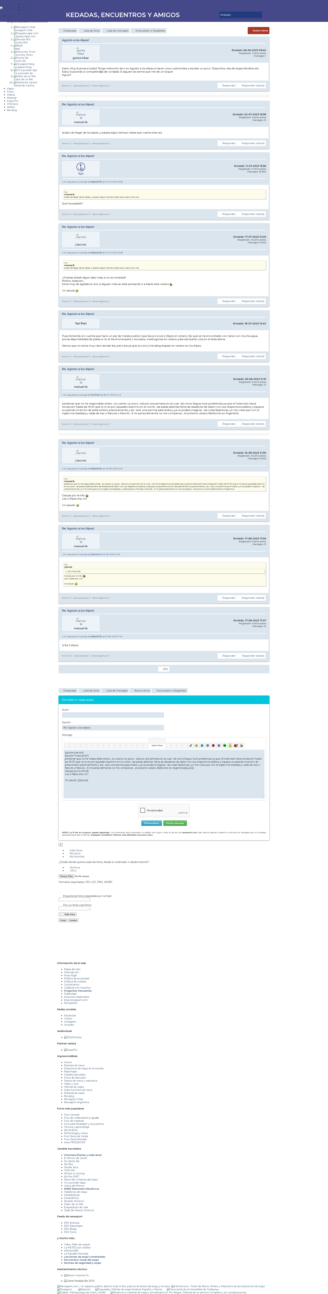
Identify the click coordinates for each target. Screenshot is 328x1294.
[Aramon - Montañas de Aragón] (84, 1289)
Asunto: (66, 722)
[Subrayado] (78, 745)
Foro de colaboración (76, 1117)
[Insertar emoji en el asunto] (161, 727)
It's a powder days (75, 1182)
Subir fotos (75, 850)
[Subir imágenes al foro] (157, 741)
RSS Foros (70, 1232)
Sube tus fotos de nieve (78, 1090)
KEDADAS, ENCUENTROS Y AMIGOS (123, 15)
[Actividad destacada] (204, 15)
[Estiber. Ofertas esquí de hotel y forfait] (81, 1292)
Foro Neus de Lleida (76, 1136)
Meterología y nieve (76, 1133)
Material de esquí (74, 1093)
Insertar (73, 920)
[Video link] (145, 745)
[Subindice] (89, 745)
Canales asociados (75, 1074)
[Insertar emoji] (261, 752)
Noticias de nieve (74, 1065)
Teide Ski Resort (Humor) (79, 1210)
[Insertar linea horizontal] (117, 745)
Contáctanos (71, 984)
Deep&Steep (72, 1195)
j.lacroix (81, 244)
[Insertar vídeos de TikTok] (190, 745)
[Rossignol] (64, 1289)
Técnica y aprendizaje (76, 1127)
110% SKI (69, 1170)
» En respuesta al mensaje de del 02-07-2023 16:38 (92, 181)
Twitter (68, 1018)
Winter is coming (74, 1173)
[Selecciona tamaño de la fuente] (106, 745)
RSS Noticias (71, 1222)
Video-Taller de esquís (77, 1244)
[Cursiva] (72, 745)
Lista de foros (92, 30)
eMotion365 (71, 1250)
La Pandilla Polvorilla (76, 1253)
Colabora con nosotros (77, 987)
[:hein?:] (230, 745)
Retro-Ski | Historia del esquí (81, 1179)
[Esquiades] (128, 1289)
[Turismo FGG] (193, 1289)
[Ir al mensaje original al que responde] (263, 182)
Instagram (70, 1021)
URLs (72, 870)
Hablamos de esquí (75, 1191)
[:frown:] (207, 745)
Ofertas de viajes (74, 1086)
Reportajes (70, 1071)
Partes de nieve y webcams (80, 1080)
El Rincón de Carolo (75, 1158)
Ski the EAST (71, 1176)
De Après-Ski (71, 1161)
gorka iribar (81, 58)
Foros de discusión (75, 1077)
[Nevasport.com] (10, 8)
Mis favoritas (76, 856)
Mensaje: (67, 735)
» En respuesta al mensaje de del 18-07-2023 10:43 (91, 395)
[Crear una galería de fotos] (168, 745)
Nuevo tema (260, 30)
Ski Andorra (70, 1130)
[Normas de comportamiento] (211, 15)
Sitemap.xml (71, 972)
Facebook (70, 1015)
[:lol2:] (202, 745)
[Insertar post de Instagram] (179, 745)
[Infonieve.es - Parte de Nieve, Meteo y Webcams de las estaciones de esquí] (218, 1286)
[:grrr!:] (213, 745)
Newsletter (70, 1003)
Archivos (74, 867)
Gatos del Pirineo (74, 1185)
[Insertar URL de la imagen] (140, 745)
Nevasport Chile (73, 1099)
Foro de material (74, 1120)
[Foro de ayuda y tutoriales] (214, 15)
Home (68, 1062)
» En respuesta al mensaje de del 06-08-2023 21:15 (92, 468)
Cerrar (63, 920)
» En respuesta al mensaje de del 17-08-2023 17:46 (92, 636)
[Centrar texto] (134, 745)
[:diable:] (235, 745)
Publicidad (70, 993)
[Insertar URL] (111, 745)
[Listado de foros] (209, 15)
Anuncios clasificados (76, 996)
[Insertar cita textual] (123, 745)
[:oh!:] (219, 745)
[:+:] (241, 745)
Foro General (71, 1114)
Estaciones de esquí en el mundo (84, 1068)
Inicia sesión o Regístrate (150, 30)
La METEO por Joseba (77, 1247)
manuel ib (81, 122)
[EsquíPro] (71, 1049)
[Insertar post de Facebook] (173, 745)
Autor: (65, 709)
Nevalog (69, 1096)
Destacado (69, 30)
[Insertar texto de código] (128, 745)
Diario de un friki (73, 1204)
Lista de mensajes (117, 30)
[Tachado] (83, 745)
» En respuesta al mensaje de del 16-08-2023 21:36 (91, 554)
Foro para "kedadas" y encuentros (84, 1123)
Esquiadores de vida (76, 1207)
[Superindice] (95, 745)
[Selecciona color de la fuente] (100, 745)
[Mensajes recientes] (206, 15)
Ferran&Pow (71, 1198)
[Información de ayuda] (261, 741)
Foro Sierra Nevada (75, 1139)
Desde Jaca (71, 1167)
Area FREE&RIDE (74, 1142)
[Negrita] (66, 745)
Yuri (80, 173)
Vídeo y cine (71, 1083)
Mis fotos (74, 853)
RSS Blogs (70, 1228)
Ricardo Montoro (74, 1201)
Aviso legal (70, 975)
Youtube (69, 1024)
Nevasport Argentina (76, 1102)
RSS (165, 669)
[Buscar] (216, 15)
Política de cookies (75, 981)
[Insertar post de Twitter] (185, 745)
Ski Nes (68, 1164)
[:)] (196, 745)
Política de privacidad (76, 978)
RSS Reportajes (73, 1225)
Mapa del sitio (72, 969)
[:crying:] (224, 745)
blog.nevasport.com (76, 1000)
